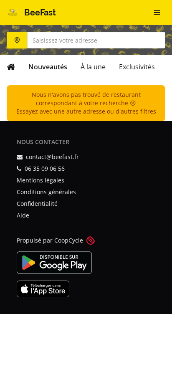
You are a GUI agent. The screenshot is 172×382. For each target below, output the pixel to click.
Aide (23, 215)
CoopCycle (68, 240)
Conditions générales (46, 192)
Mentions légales (40, 180)
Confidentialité (37, 203)
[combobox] (86, 40)
